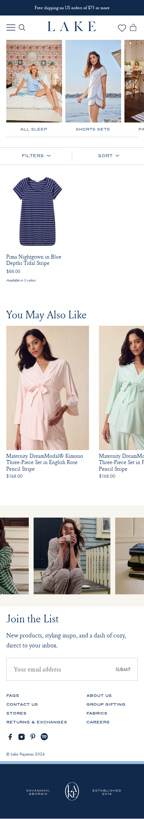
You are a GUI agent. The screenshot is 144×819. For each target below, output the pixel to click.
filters (33, 155)
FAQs (12, 695)
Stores (16, 713)
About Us (99, 695)
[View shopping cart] (133, 29)
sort (105, 155)
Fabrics (96, 713)
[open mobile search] (22, 27)
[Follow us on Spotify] (44, 737)
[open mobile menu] (11, 27)
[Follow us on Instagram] (21, 737)
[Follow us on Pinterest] (33, 737)
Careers (98, 722)
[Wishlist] (122, 30)
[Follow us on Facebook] (10, 737)
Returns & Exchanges (36, 722)
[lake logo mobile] (72, 29)
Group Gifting (106, 704)
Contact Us (22, 704)
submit (123, 670)
